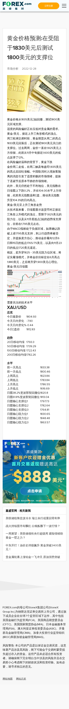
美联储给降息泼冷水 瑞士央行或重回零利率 (33, 518)
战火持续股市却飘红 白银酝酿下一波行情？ (33, 526)
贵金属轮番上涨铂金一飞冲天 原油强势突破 (33, 557)
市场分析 (12, 68)
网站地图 (8, 679)
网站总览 (21, 679)
